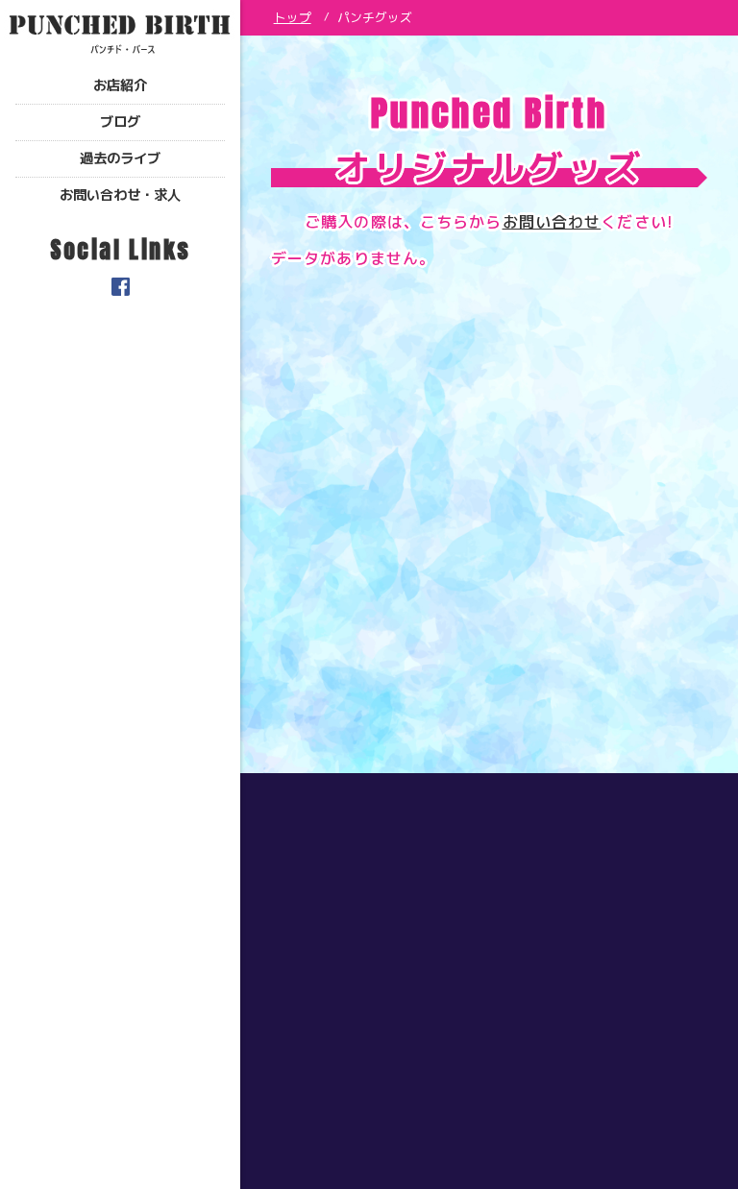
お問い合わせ (552, 221)
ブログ (120, 122)
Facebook (120, 286)
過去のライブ (120, 158)
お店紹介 (120, 85)
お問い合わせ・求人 (120, 195)
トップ (292, 17)
